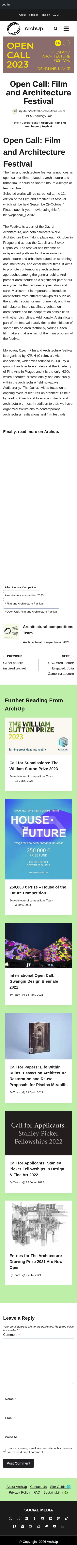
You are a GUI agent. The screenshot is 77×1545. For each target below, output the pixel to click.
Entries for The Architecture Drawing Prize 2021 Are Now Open (36, 1262)
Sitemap (33, 14)
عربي (56, 14)
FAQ (37, 1492)
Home (15, 122)
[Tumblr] (34, 1518)
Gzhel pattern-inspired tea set (14, 662)
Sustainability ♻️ (55, 1492)
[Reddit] (38, 1526)
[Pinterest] (50, 1518)
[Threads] (30, 1526)
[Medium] (22, 1526)
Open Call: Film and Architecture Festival (31, 611)
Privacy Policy (19, 1492)
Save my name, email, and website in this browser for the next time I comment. (40, 1450)
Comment (11, 1335)
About (22, 14)
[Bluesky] (62, 1526)
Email (10, 1418)
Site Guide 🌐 (60, 1487)
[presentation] (38, 736)
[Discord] (42, 1518)
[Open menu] (66, 29)
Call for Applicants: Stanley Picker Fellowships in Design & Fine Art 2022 (36, 1169)
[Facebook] (14, 1526)
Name (10, 1399)
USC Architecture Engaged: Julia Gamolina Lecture (61, 665)
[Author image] (15, 111)
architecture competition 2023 (24, 595)
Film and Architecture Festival (24, 603)
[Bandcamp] (46, 1526)
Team (16, 994)
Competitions (30, 122)
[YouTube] (54, 1526)
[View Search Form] (55, 28)
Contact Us (38, 1487)
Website (11, 1437)
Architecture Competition (21, 587)
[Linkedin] (26, 1518)
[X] (10, 1518)
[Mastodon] (58, 1518)
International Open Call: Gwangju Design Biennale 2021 (33, 981)
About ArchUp (17, 1487)
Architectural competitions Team (44, 111)
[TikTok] (66, 1518)
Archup (51, 431)
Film (26, 199)
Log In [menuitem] (6, 4)
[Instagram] (18, 1518)
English (45, 14)
